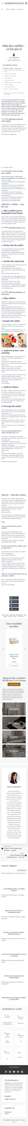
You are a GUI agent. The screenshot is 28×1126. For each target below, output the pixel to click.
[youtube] (14, 1071)
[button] (3, 649)
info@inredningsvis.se (10, 1099)
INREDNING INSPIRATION (16, 615)
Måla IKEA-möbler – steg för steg (12, 68)
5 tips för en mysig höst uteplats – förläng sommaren (14, 933)
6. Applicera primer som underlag (12, 82)
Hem (3, 615)
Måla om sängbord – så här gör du (13, 293)
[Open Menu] (26, 3)
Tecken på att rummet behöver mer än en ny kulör (14, 955)
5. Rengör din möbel (9, 80)
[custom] (18, 1071)
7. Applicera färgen (8, 84)
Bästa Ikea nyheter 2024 (17, 227)
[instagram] (10, 1071)
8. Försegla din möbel (9, 86)
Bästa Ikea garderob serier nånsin (12, 120)
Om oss (7, 1113)
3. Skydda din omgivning (10, 76)
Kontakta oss (8, 1112)
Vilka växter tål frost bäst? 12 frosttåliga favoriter (14, 911)
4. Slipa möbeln (8, 78)
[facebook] (6, 1071)
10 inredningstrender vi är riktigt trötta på (14, 889)
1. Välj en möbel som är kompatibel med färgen (14, 70)
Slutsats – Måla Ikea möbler (11, 89)
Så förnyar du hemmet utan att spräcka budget (14, 976)
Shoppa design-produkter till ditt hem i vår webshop (14, 93)
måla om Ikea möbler (12, 99)
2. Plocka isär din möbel (10, 73)
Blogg (6, 615)
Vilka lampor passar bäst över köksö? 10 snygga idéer (14, 998)
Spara (5, 9)
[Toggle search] (2, 3)
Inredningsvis (8, 1083)
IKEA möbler (21, 113)
